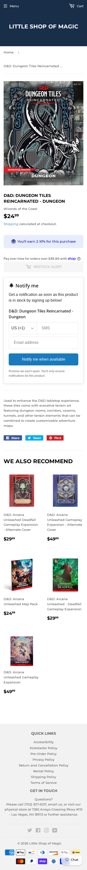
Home (9, 52)
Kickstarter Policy (43, 748)
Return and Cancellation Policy (43, 765)
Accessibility (44, 742)
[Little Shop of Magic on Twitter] (29, 831)
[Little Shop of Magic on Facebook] (38, 831)
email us (55, 804)
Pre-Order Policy (43, 754)
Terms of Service (43, 783)
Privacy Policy (43, 759)
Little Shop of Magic (43, 26)
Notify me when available (43, 359)
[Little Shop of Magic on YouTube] (54, 831)
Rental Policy (43, 771)
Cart (79, 6)
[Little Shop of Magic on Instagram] (46, 831)
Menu (14, 6)
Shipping (11, 224)
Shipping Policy (43, 777)
